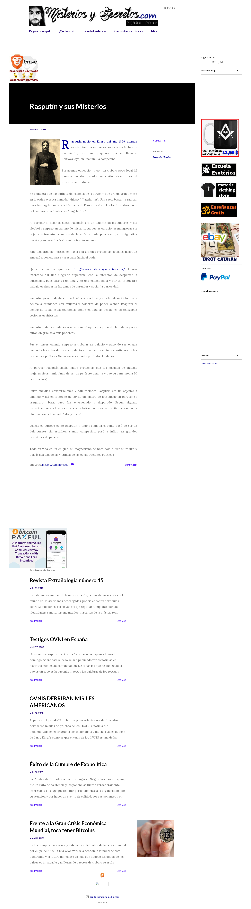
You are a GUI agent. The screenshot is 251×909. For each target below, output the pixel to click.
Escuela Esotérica (94, 31)
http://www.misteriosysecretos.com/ (99, 269)
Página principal (39, 31)
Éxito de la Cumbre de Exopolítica (68, 764)
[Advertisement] (99, 41)
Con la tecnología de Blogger (104, 897)
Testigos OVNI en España (59, 639)
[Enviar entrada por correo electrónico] (72, 465)
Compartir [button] (159, 140)
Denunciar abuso (209, 363)
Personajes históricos (162, 157)
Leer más (121, 621)
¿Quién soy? (66, 31)
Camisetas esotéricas (128, 31)
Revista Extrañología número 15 (67, 580)
